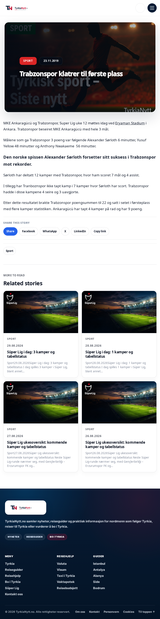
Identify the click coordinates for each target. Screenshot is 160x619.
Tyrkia (10, 564)
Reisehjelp (13, 576)
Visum (61, 570)
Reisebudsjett (67, 588)
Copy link (100, 231)
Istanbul (99, 564)
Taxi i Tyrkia (66, 576)
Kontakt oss (14, 594)
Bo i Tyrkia (13, 582)
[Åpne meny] (152, 8)
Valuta (62, 564)
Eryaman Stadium (130, 123)
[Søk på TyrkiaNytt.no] (140, 8)
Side (96, 582)
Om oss (80, 611)
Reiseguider (14, 570)
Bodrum (99, 588)
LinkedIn (80, 231)
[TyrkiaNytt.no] (68, 8)
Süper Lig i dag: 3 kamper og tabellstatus (31, 354)
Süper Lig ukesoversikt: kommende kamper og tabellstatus (37, 444)
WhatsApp (50, 231)
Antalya (99, 570)
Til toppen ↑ (146, 611)
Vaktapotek (66, 582)
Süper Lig (12, 588)
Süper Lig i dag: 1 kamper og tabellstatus (109, 354)
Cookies (128, 611)
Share (10, 231)
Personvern (111, 611)
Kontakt (94, 611)
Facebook (28, 231)
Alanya (98, 576)
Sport (9, 251)
